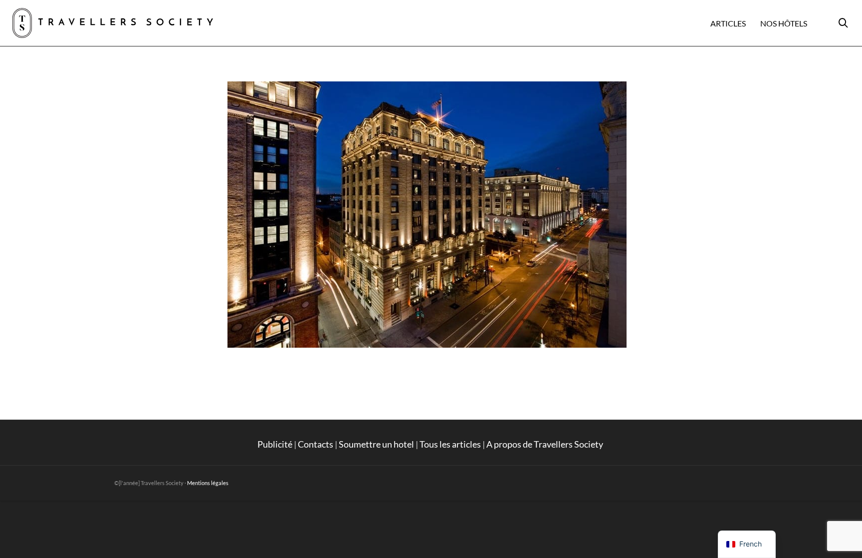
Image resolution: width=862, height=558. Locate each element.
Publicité (274, 444)
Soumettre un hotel (376, 444)
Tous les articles (450, 444)
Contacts (315, 444)
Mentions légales (207, 483)
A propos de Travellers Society (545, 444)
